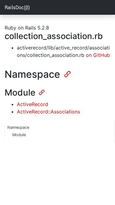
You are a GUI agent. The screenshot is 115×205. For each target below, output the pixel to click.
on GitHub (98, 55)
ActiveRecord (32, 104)
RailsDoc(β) (17, 7)
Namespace (18, 127)
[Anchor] (67, 73)
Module (19, 134)
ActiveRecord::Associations (48, 111)
